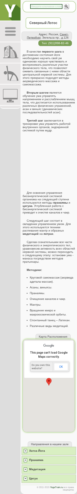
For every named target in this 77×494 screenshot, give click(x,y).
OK (61, 366)
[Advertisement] (49, 161)
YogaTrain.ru (56, 487)
